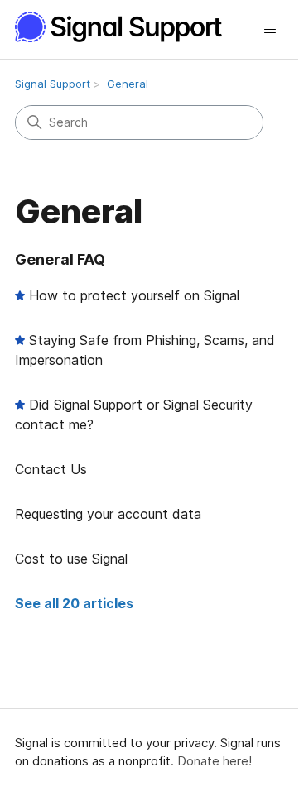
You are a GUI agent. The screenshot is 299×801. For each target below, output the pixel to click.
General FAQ (60, 259)
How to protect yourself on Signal (134, 295)
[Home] (127, 27)
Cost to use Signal (71, 558)
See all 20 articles (74, 603)
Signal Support (52, 83)
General (127, 83)
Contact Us (51, 469)
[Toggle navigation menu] (269, 30)
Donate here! (214, 761)
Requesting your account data (108, 514)
